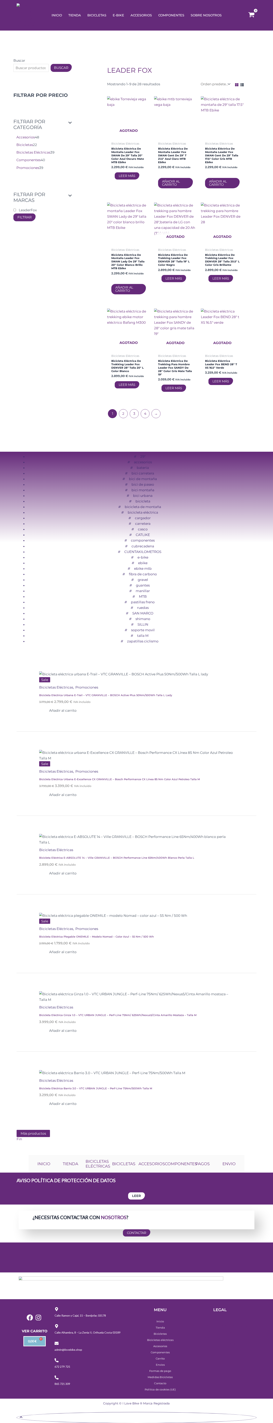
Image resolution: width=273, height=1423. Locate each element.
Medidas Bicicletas (160, 1377)
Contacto (160, 1383)
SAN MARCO (142, 613)
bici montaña (143, 490)
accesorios (143, 462)
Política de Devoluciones (220, 1343)
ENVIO (229, 1163)
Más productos (33, 1133)
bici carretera (143, 473)
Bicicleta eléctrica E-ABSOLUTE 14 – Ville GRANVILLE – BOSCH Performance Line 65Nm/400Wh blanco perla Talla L (116, 857)
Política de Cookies (220, 1331)
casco (143, 529)
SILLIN (142, 624)
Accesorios (160, 1346)
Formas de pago (160, 1370)
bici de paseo (143, 484)
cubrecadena (143, 546)
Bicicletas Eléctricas (57, 687)
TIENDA (70, 1163)
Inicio (160, 1321)
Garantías (220, 1349)
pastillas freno (143, 602)
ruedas (143, 608)
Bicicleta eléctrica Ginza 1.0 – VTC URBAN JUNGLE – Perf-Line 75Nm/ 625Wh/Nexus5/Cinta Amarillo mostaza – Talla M (117, 1015)
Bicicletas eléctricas (160, 1340)
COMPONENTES (181, 1163)
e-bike (142, 557)
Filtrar (24, 217)
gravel (143, 580)
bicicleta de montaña (143, 507)
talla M (142, 636)
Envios (160, 1364)
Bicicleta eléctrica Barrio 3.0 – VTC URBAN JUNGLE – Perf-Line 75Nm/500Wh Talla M (95, 1088)
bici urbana (142, 496)
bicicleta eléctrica (143, 512)
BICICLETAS (123, 1163)
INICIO (43, 1163)
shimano (143, 619)
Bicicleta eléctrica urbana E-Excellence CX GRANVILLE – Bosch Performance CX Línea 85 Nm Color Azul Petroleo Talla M (119, 779)
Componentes (160, 1352)
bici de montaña (143, 479)
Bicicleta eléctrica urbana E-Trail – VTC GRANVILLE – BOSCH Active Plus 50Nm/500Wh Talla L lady (105, 695)
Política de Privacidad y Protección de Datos (219, 1325)
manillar (143, 591)
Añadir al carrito (171, 183)
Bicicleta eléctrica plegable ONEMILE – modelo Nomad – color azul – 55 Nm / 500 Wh (96, 936)
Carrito (160, 1358)
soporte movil (143, 630)
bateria (143, 468)
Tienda (160, 1327)
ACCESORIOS (151, 1163)
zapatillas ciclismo (142, 641)
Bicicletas (160, 1333)
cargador (143, 518)
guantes (143, 585)
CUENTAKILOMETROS (142, 552)
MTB (143, 596)
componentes (143, 540)
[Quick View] (113, 176)
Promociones (86, 687)
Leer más (127, 176)
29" (142, 456)
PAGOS (202, 1163)
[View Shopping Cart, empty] (251, 15)
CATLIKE (143, 535)
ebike (142, 563)
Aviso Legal (220, 1319)
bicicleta (143, 501)
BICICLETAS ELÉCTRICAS (98, 1164)
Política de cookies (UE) (160, 1389)
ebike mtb (143, 569)
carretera (142, 524)
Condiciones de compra (219, 1337)
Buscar (19, 61)
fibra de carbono (143, 574)
